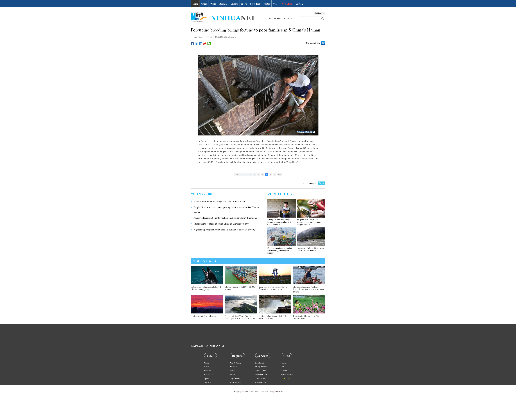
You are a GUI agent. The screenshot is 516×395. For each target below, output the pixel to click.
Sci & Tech (255, 3)
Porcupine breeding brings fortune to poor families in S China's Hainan (279, 222)
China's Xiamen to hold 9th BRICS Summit (240, 288)
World (213, 3)
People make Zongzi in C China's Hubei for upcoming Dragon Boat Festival (309, 222)
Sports (244, 3)
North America (235, 382)
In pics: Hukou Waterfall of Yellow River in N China (273, 317)
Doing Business (261, 366)
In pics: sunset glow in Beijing (203, 316)
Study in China (261, 374)
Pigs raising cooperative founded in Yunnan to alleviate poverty (224, 229)
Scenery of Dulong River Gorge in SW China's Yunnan (310, 249)
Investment (259, 363)
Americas (233, 366)
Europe (232, 370)
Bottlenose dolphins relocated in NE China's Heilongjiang (206, 288)
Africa (232, 374)
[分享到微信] (209, 43)
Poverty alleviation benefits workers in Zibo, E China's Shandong (225, 217)
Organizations (235, 378)
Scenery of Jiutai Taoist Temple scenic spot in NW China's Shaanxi (240, 317)
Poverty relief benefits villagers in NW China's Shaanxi (220, 201)
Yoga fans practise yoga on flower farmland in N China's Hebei (273, 288)
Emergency (259, 386)
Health (206, 386)
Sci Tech (207, 382)
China (204, 3)
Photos (267, 3)
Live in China (260, 382)
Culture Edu (209, 374)
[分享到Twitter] (196, 43)
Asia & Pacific (235, 363)
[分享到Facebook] (192, 43)
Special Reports (287, 374)
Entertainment (209, 390)
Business (223, 3)
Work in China (260, 370)
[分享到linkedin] (201, 43)
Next (279, 174)
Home (195, 3)
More (299, 3)
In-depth (284, 370)
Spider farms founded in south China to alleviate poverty (221, 223)
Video (276, 3)
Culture (234, 3)
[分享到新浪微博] (205, 43)
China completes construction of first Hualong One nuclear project (281, 250)
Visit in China (260, 378)
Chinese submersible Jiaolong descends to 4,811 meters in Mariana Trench (308, 289)
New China (287, 3)
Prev (237, 174)
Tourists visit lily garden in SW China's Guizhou (306, 317)
